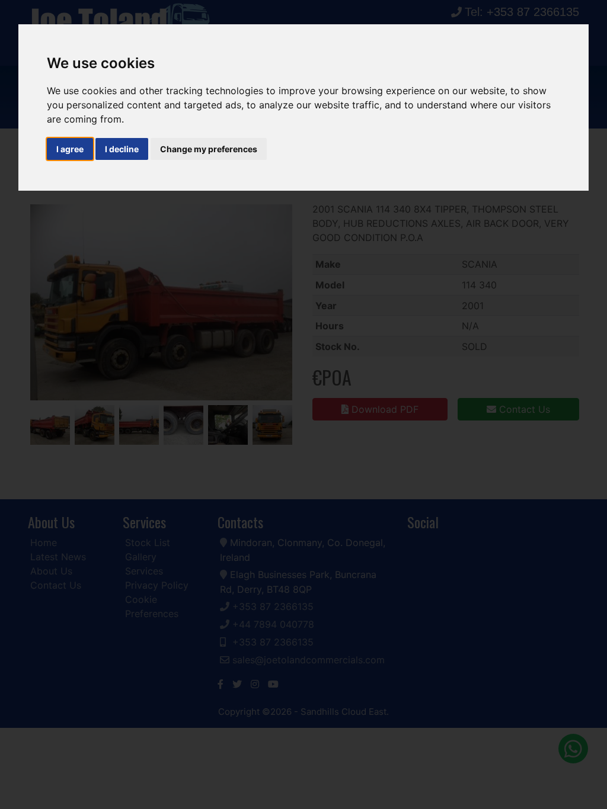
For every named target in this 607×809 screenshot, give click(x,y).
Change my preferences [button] (208, 149)
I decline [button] (122, 149)
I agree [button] (70, 149)
